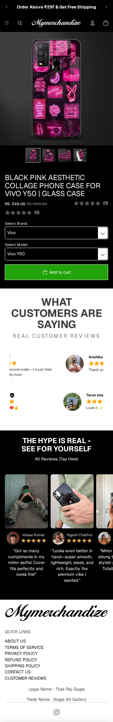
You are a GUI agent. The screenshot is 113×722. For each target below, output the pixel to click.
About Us (15, 641)
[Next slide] (106, 7)
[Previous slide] (6, 7)
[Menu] (7, 23)
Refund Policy (21, 659)
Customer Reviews (25, 678)
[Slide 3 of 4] (64, 155)
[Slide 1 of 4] (33, 155)
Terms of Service (24, 647)
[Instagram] (56, 712)
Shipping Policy (22, 666)
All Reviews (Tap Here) (56, 459)
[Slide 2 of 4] (48, 155)
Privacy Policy (21, 653)
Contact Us (18, 672)
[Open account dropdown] (92, 23)
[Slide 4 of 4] (80, 155)
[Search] (20, 23)
